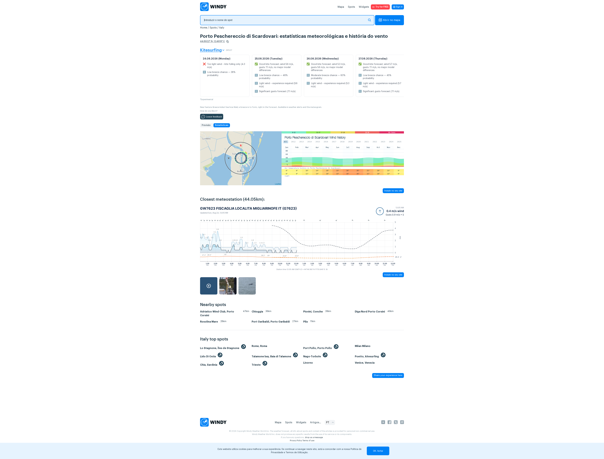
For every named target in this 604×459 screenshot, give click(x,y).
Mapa (341, 7)
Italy (221, 27)
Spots (351, 7)
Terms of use (308, 441)
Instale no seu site (393, 190)
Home (203, 27)
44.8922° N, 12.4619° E (212, 41)
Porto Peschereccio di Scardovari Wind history (315, 137)
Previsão (206, 125)
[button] (227, 41)
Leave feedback (214, 116)
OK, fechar (378, 451)
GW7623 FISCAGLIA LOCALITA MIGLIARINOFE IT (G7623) (248, 208)
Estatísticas (221, 125)
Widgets (364, 7)
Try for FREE (382, 7)
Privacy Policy (296, 441)
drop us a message (314, 437)
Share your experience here (388, 375)
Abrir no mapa (391, 20)
